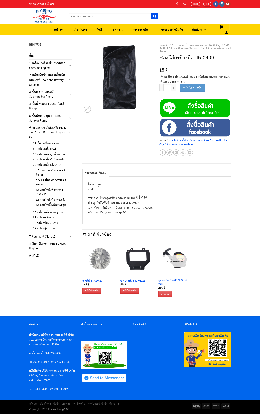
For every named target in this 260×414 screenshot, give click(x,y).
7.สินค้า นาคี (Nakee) (42, 236)
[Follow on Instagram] (222, 4)
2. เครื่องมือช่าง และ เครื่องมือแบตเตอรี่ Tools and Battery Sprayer (47, 79)
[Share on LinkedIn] (190, 152)
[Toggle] (70, 65)
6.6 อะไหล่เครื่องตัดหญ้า (46, 212)
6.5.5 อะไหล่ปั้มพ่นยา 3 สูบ (51, 205)
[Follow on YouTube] (228, 4)
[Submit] (154, 16)
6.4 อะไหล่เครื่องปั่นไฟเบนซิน (49, 159)
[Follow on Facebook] (216, 4)
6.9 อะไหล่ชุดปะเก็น (44, 228)
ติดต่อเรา (197, 29)
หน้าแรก (59, 29)
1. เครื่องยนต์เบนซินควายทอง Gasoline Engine (47, 65)
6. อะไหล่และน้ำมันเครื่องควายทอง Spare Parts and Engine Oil (48, 132)
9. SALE (34, 255)
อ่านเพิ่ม (165, 293)
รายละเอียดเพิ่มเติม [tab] (95, 172)
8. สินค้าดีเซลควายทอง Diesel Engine (47, 245)
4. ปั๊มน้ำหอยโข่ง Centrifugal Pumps (46, 106)
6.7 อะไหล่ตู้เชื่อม (42, 217)
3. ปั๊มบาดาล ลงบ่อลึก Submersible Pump (42, 94)
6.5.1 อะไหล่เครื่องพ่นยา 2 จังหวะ (50, 172)
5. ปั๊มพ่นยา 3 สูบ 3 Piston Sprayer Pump (45, 118)
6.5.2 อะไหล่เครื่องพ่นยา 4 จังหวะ (51, 182)
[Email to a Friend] (176, 152)
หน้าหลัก (163, 45)
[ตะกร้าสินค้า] (221, 26)
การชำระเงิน (140, 29)
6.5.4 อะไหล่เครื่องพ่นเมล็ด (51, 199)
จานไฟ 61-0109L (92, 280)
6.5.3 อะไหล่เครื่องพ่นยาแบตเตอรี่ (49, 192)
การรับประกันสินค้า (171, 29)
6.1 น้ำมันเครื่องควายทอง (46, 143)
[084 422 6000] (185, 4)
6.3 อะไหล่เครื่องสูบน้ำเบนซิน (49, 154)
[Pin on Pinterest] (183, 152)
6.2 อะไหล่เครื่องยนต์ (44, 148)
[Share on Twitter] (169, 152)
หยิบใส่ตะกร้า (192, 88)
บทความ (118, 29)
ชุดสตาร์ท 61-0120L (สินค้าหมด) (173, 282)
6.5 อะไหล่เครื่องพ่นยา (45, 165)
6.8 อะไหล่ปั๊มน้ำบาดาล (45, 223)
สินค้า (100, 29)
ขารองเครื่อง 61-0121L (132, 280)
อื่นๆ (32, 56)
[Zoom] (87, 109)
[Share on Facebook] (163, 152)
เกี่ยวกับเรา (80, 29)
